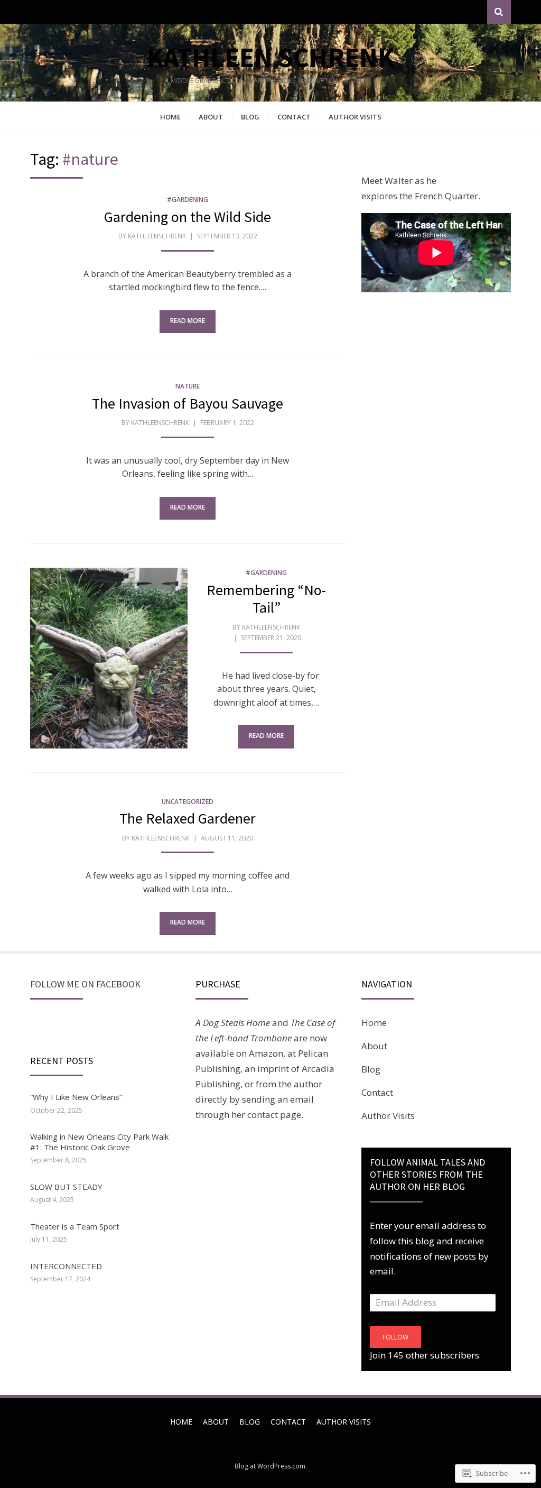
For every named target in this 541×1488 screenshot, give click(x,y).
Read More (187, 320)
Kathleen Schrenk (271, 57)
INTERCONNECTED (66, 1266)
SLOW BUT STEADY (66, 1186)
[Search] (499, 12)
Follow (395, 1337)
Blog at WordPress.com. (271, 1466)
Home (170, 117)
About (211, 117)
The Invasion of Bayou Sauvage (187, 403)
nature (187, 386)
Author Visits (355, 117)
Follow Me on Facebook (85, 984)
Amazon (266, 1053)
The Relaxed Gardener (187, 818)
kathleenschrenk (157, 236)
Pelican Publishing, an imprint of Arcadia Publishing (264, 1068)
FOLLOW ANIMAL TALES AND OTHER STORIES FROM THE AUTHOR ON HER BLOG (427, 1174)
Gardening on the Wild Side (187, 216)
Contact (294, 117)
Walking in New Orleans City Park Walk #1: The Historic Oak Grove (99, 1141)
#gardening (187, 199)
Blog (250, 117)
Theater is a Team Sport (74, 1226)
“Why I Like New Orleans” (76, 1097)
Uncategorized (187, 801)
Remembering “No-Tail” (266, 598)
